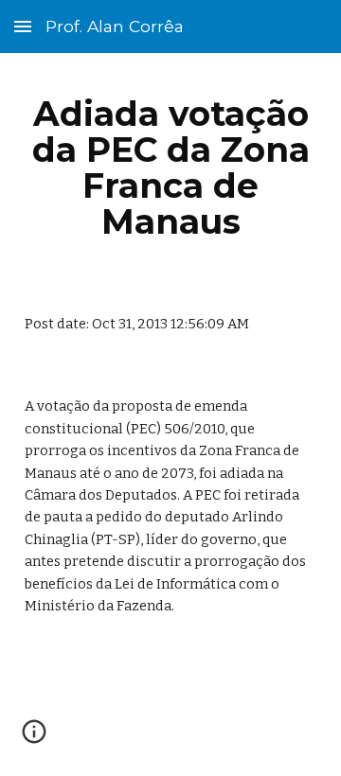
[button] (22, 26)
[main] (170, 168)
